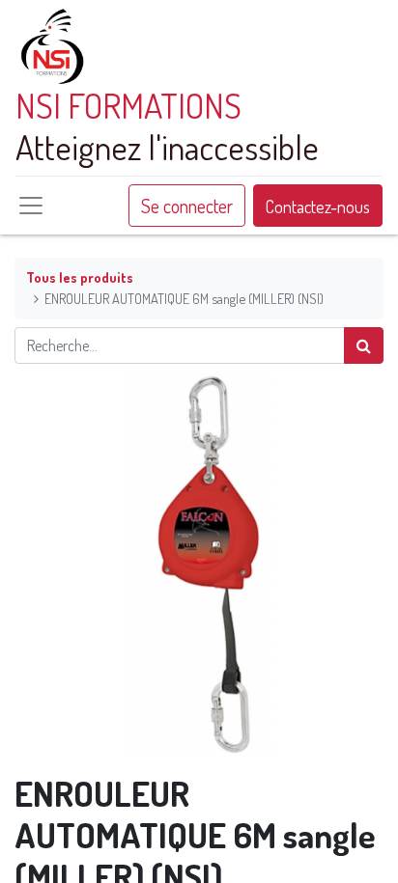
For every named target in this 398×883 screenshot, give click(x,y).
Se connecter (187, 205)
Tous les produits (79, 277)
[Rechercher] (364, 345)
